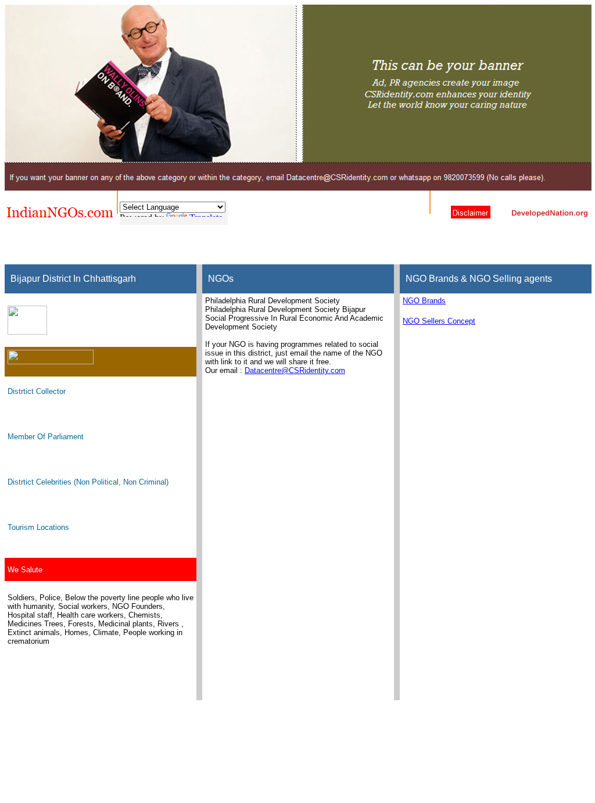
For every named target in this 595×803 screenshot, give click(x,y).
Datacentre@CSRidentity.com (295, 370)
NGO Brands (424, 300)
